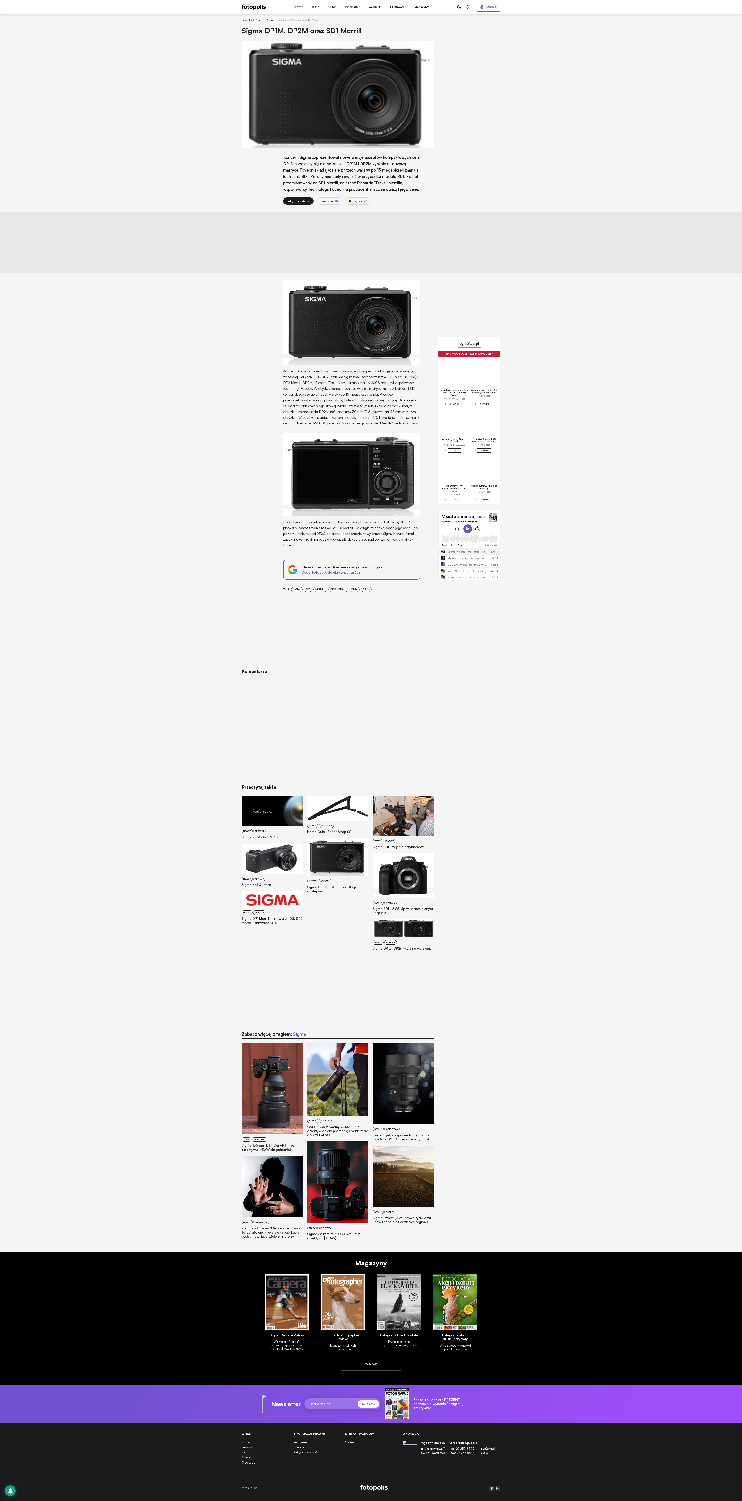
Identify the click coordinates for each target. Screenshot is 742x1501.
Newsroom (248, 1452)
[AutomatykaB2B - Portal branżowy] (374, 1488)
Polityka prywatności (306, 1452)
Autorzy (246, 1457)
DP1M (354, 589)
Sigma (297, 589)
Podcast (492, 7)
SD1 (308, 589)
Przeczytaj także (259, 787)
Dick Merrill (338, 589)
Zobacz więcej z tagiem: (274, 1034)
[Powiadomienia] (10, 1490)
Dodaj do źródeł (295, 201)
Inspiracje (352, 7)
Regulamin (300, 1442)
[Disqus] (338, 728)
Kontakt (246, 1442)
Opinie (332, 7)
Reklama (247, 1447)
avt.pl (484, 1453)
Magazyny (422, 7)
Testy (315, 7)
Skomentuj (326, 201)
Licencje (299, 1447)
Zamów (371, 1364)
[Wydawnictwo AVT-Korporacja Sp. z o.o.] (410, 1449)
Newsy (298, 7)
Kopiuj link (355, 201)
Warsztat (375, 7)
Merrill (320, 589)
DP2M (366, 589)
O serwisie (248, 1462)
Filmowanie (398, 7)
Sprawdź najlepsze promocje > (469, 353)
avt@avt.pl (488, 1449)
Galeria (349, 1442)
